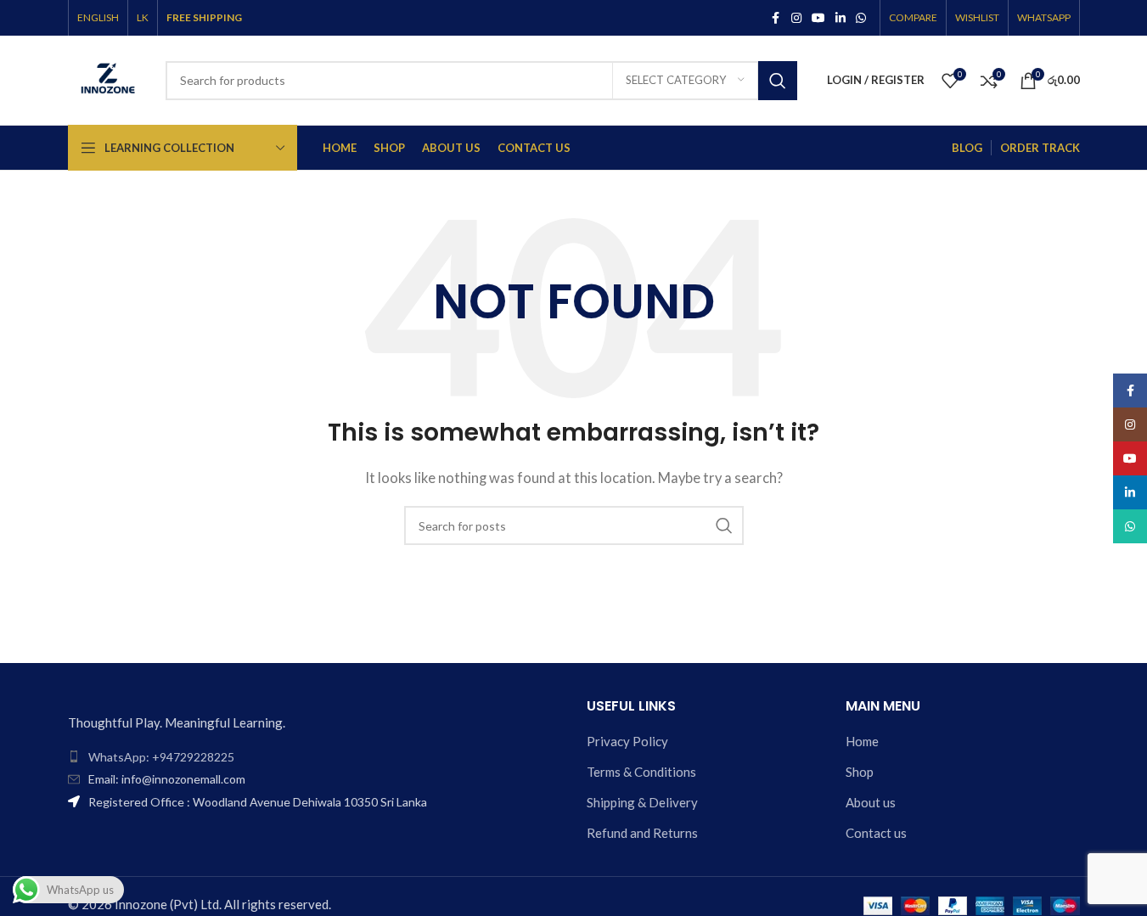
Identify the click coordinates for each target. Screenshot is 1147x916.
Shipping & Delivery (642, 802)
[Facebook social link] (776, 18)
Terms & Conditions (641, 771)
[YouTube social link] (818, 18)
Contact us (876, 832)
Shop (860, 771)
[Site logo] (108, 78)
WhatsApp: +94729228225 (161, 757)
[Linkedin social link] (840, 18)
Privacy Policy (627, 741)
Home (862, 741)
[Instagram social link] (796, 18)
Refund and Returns (642, 832)
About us (871, 802)
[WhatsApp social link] (861, 18)
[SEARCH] (777, 80)
